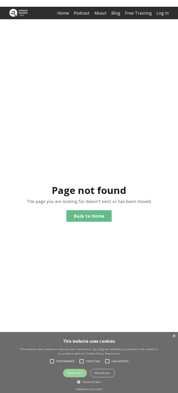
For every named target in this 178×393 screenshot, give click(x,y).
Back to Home (89, 216)
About (100, 13)
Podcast (82, 13)
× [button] (174, 336)
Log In (162, 13)
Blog (115, 13)
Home (63, 13)
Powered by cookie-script (89, 389)
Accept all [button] (75, 373)
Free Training (138, 13)
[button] (89, 382)
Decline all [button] (102, 373)
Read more (112, 353)
